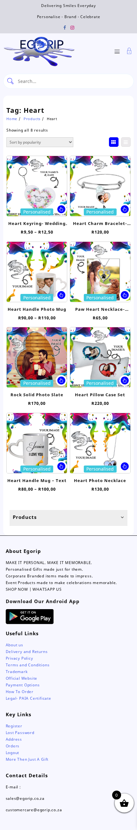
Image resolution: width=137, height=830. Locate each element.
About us (14, 645)
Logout (12, 752)
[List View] (126, 142)
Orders (13, 746)
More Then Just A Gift (27, 759)
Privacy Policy (19, 658)
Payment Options (23, 685)
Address (14, 739)
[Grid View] (114, 142)
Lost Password (20, 732)
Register (14, 726)
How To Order (20, 691)
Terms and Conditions (28, 665)
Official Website (22, 678)
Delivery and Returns (27, 651)
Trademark (17, 671)
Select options (61, 209)
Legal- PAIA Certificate (28, 698)
